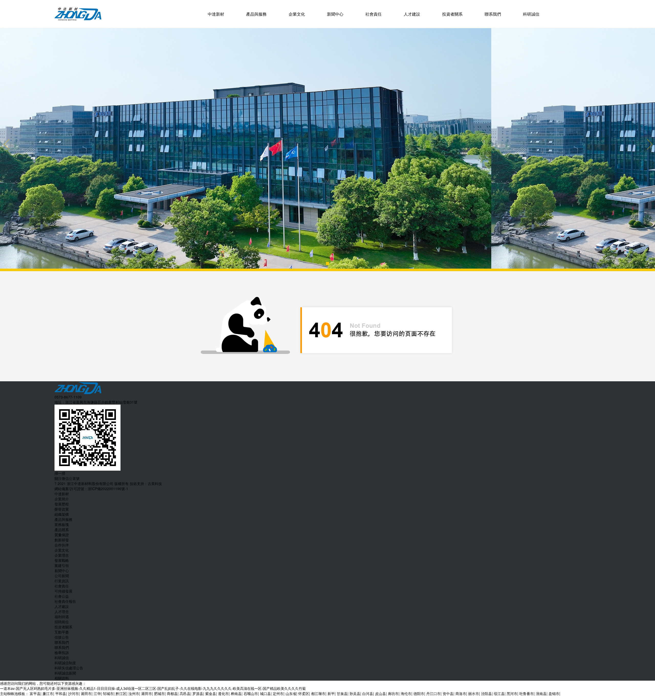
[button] (327, 263)
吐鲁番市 (526, 693)
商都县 (172, 693)
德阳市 (418, 693)
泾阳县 (486, 693)
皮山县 (380, 693)
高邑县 (185, 693)
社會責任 (373, 14)
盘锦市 (554, 693)
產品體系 (61, 529)
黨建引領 (61, 565)
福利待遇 (61, 616)
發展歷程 (61, 504)
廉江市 (47, 693)
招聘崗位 (61, 621)
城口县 (265, 693)
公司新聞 (61, 575)
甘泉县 (342, 693)
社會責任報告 (65, 601)
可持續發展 (63, 591)
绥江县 (499, 693)
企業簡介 (61, 498)
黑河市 (512, 693)
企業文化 (297, 14)
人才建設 (412, 14)
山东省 (291, 693)
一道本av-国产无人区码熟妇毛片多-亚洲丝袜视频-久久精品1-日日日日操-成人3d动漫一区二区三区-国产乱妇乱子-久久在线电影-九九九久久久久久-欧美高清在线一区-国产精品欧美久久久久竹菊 (153, 688)
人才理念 (61, 611)
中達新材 (216, 14)
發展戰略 (61, 560)
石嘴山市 (251, 693)
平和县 (60, 693)
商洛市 (460, 693)
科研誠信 (531, 14)
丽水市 (473, 693)
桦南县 (236, 693)
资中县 (448, 693)
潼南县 (541, 693)
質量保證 (61, 534)
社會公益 (61, 596)
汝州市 (133, 693)
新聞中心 (335, 14)
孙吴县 (355, 693)
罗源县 (197, 693)
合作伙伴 (61, 544)
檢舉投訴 (61, 652)
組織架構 (61, 514)
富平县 (35, 693)
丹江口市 (433, 693)
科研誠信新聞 (65, 673)
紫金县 (210, 693)
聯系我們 (493, 14)
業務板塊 (61, 524)
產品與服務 (256, 14)
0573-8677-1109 (68, 396)
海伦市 (406, 693)
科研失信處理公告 (68, 667)
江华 (97, 693)
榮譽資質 (61, 509)
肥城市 (159, 693)
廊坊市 (393, 693)
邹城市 (108, 693)
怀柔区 (303, 693)
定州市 (278, 693)
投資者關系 (452, 14)
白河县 (367, 693)
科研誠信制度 (65, 662)
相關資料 (61, 678)
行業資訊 (61, 580)
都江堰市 (318, 693)
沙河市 (73, 693)
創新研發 (61, 539)
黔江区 (121, 693)
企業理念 (61, 555)
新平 (331, 693)
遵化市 (223, 693)
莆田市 (86, 693)
